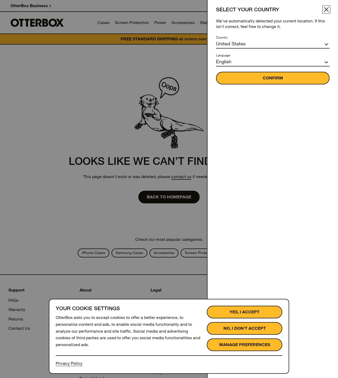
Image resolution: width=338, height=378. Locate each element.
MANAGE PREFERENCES (244, 344)
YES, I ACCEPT (244, 311)
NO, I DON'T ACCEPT (244, 328)
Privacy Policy (69, 363)
